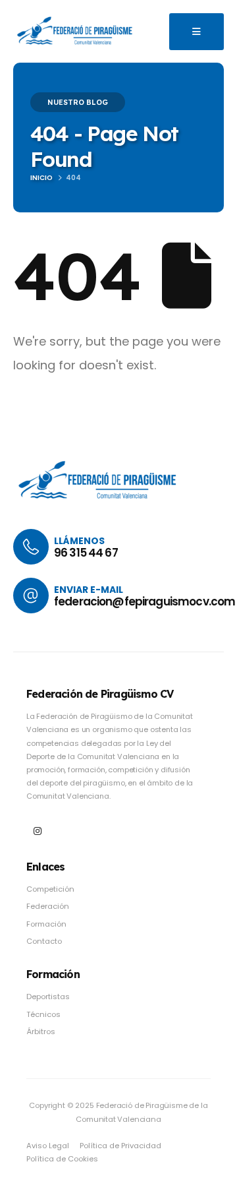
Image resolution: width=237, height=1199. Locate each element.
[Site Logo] (75, 31)
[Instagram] (37, 831)
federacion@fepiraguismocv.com (144, 601)
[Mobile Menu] (196, 31)
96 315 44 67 (86, 553)
